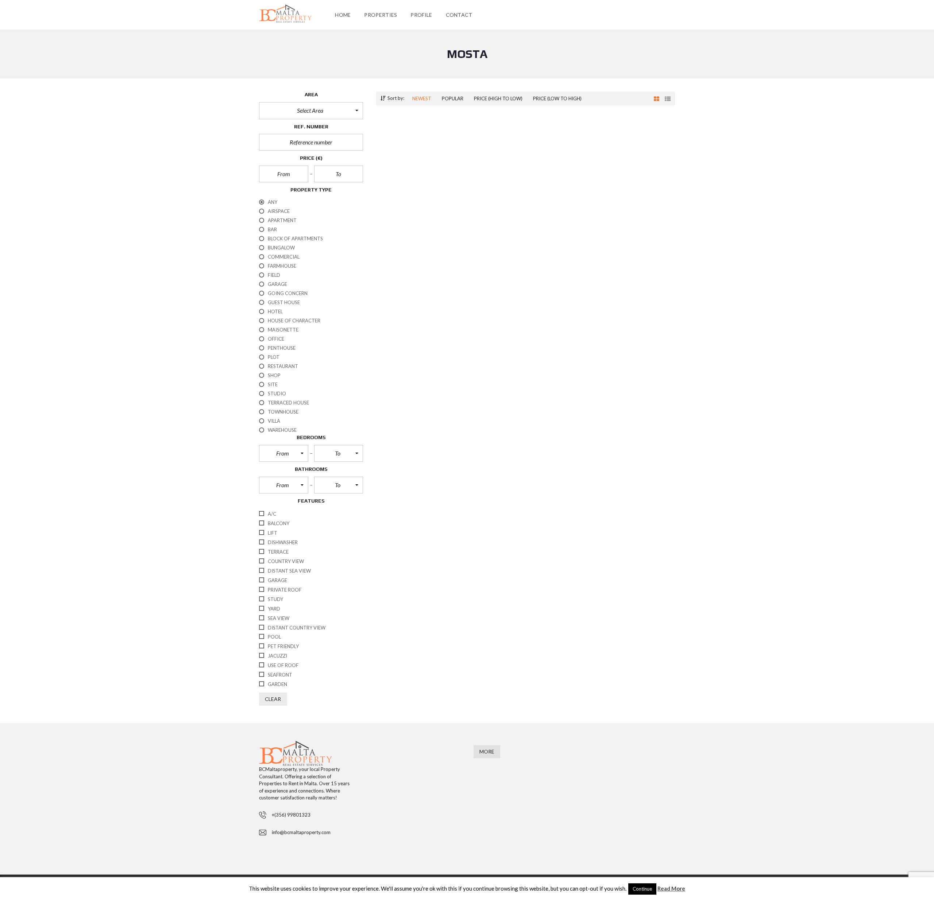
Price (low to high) (557, 98)
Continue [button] (642, 889)
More (486, 751)
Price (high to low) (498, 98)
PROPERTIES (380, 15)
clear (273, 699)
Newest (421, 98)
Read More (671, 888)
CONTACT (459, 15)
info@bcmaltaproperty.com (301, 832)
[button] (311, 110)
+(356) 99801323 (291, 815)
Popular (452, 98)
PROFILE (421, 15)
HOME (343, 15)
